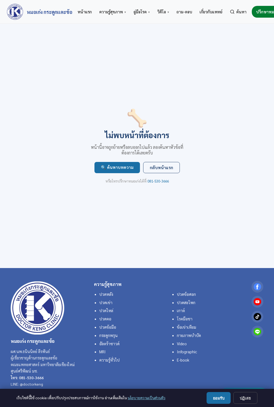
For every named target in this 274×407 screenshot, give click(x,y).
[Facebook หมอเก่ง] (257, 287)
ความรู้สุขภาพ (112, 11)
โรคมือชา (184, 318)
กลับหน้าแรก (161, 167)
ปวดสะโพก (186, 302)
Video (182, 343)
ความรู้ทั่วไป (109, 360)
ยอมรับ (218, 398)
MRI (102, 351)
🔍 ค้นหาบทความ (117, 167)
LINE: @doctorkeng (27, 384)
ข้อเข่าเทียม (186, 327)
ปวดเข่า (105, 302)
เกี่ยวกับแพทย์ (211, 11)
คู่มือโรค (142, 11)
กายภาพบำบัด (189, 335)
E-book (183, 360)
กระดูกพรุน (108, 335)
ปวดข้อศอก (186, 294)
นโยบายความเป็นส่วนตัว (146, 397)
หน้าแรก (85, 11)
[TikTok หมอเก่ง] (257, 317)
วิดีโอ (163, 11)
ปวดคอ (105, 318)
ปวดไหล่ (106, 310)
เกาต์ (181, 310)
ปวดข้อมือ (107, 327)
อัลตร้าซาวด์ (109, 343)
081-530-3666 (158, 181)
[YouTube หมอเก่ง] (257, 302)
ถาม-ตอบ (184, 11)
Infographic (187, 351)
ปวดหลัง (106, 294)
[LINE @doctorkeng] (257, 332)
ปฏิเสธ (245, 398)
